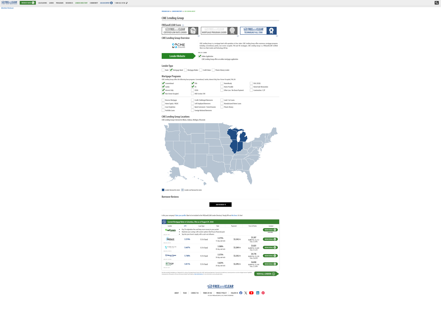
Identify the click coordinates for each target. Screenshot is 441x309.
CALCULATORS (42, 3)
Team (185, 293)
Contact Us (195, 293)
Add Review (221, 204)
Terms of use (207, 293)
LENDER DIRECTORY (81, 3)
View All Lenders (265, 273)
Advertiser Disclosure (7, 8)
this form (234, 215)
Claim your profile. (180, 215)
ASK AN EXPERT (105, 3)
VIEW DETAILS (269, 230)
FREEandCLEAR (166, 11)
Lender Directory (177, 11)
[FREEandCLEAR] (220, 287)
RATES (27, 2)
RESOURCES (69, 3)
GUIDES (51, 3)
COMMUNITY (94, 3)
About (176, 293)
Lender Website (177, 56)
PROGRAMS (59, 3)
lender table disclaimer (198, 274)
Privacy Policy (221, 293)
